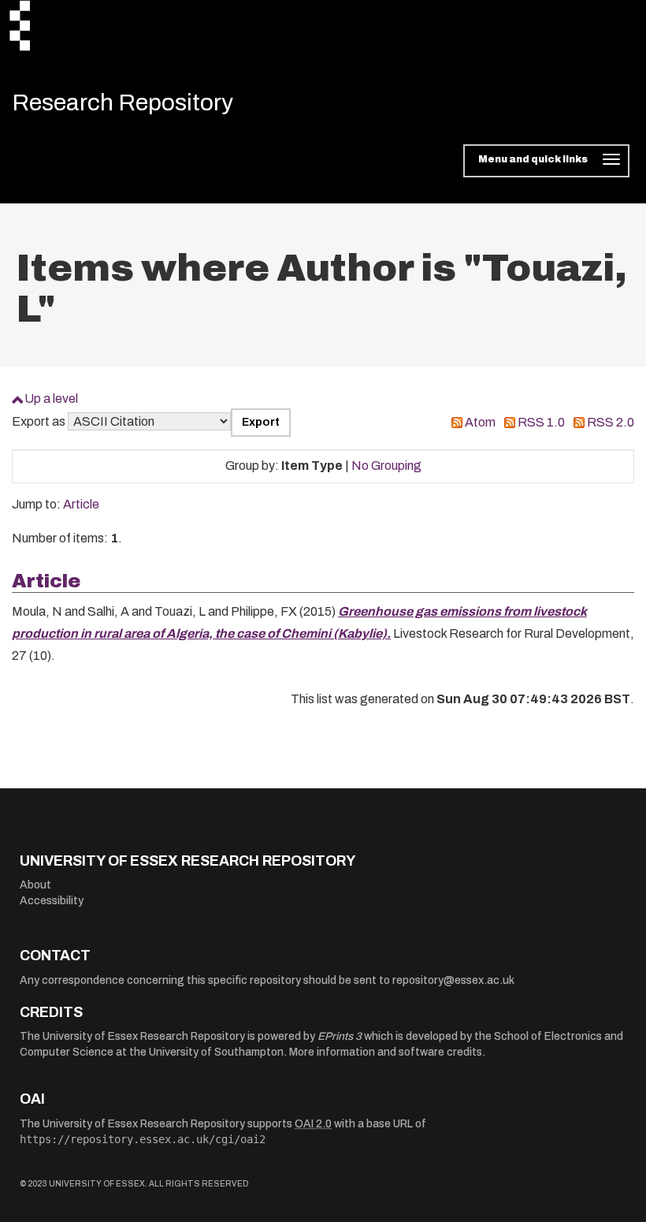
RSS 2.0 (610, 422)
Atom (480, 422)
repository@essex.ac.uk (453, 980)
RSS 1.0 (541, 422)
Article (81, 504)
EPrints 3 (339, 1036)
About (35, 885)
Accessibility (52, 901)
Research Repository (122, 102)
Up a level (51, 398)
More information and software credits (385, 1052)
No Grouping (386, 465)
